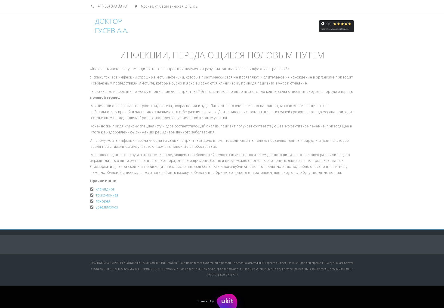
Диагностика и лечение (265, 26)
